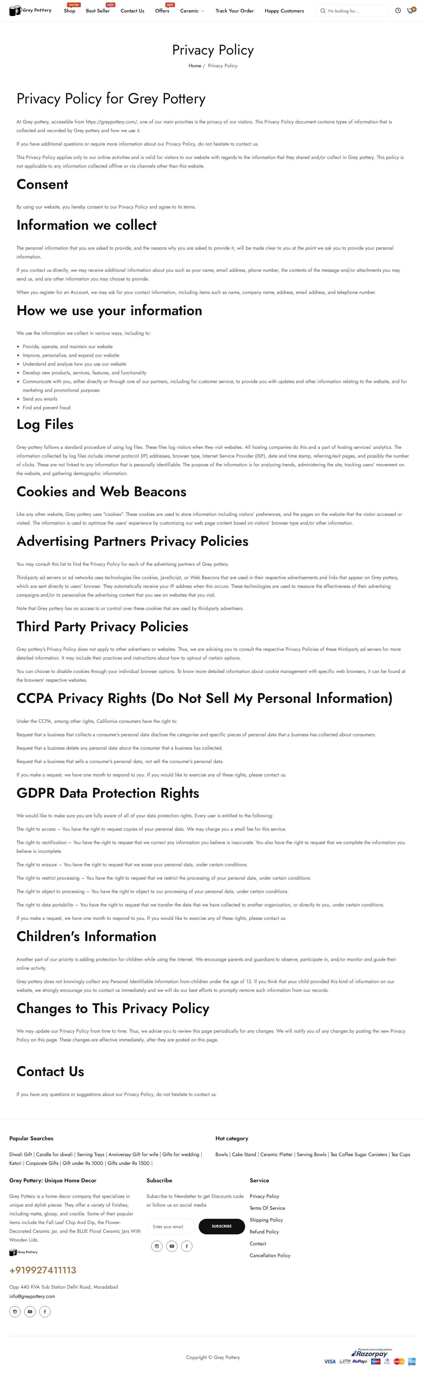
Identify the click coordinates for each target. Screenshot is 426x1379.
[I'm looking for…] (321, 11)
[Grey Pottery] (30, 11)
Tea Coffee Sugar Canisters (359, 1154)
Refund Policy (264, 1231)
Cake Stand (244, 1154)
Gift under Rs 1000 (83, 1163)
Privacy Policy (264, 1196)
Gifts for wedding (180, 1154)
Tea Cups (400, 1154)
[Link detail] (15, 1311)
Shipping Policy (266, 1219)
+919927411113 (42, 1270)
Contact (258, 1243)
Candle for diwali (54, 1154)
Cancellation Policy (270, 1255)
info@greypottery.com (32, 1296)
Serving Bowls (312, 1154)
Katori (15, 1163)
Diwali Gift (20, 1154)
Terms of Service (267, 1208)
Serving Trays (90, 1154)
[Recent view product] (398, 10)
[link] (192, 10)
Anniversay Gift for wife (133, 1154)
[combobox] (352, 11)
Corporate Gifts (42, 1163)
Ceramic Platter (276, 1154)
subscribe (222, 1226)
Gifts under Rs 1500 (129, 1163)
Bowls (221, 1154)
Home (195, 65)
